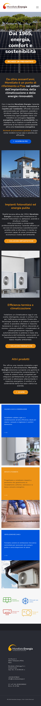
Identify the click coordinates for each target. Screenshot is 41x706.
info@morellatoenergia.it (16, 679)
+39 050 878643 (13, 677)
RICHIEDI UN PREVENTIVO (20, 61)
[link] (11, 600)
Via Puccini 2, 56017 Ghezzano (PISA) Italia (16, 660)
